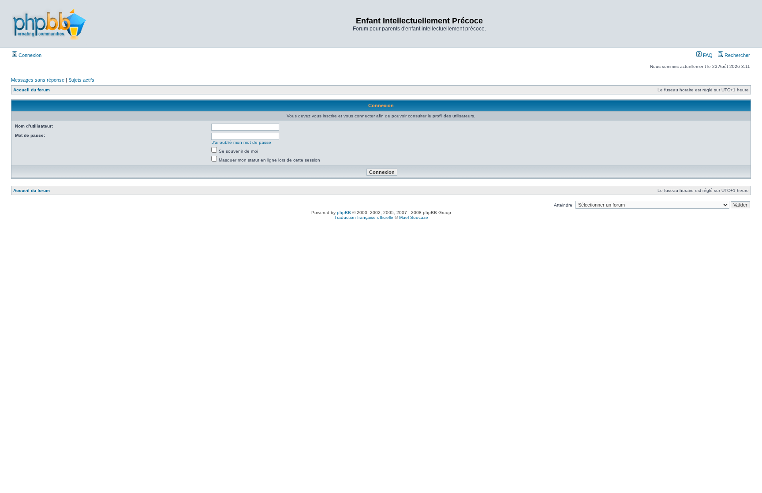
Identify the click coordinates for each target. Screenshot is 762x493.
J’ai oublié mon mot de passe (241, 142)
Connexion (29, 55)
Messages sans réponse (37, 80)
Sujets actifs (81, 80)
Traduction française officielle (363, 217)
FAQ (707, 55)
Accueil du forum (31, 89)
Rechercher (736, 55)
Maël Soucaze (413, 217)
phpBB (344, 212)
